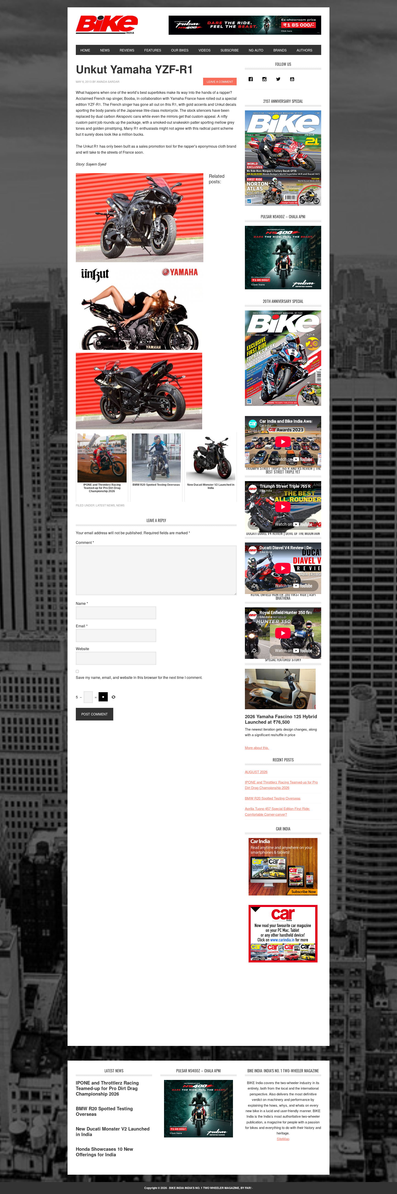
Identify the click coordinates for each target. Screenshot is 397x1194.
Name (82, 603)
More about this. (257, 747)
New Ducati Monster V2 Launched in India (113, 1131)
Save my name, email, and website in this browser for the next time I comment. (139, 677)
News (120, 505)
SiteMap (283, 1138)
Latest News (105, 505)
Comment (85, 542)
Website (82, 648)
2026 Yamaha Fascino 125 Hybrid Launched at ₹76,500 (281, 719)
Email (82, 626)
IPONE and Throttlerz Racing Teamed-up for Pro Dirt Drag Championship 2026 (107, 1088)
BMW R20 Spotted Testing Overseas (273, 798)
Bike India (107, 25)
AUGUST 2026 (256, 771)
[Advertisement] (279, 1000)
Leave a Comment (220, 81)
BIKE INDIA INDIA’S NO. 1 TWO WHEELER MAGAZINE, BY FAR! (210, 1188)
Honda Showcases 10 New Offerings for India (104, 1151)
